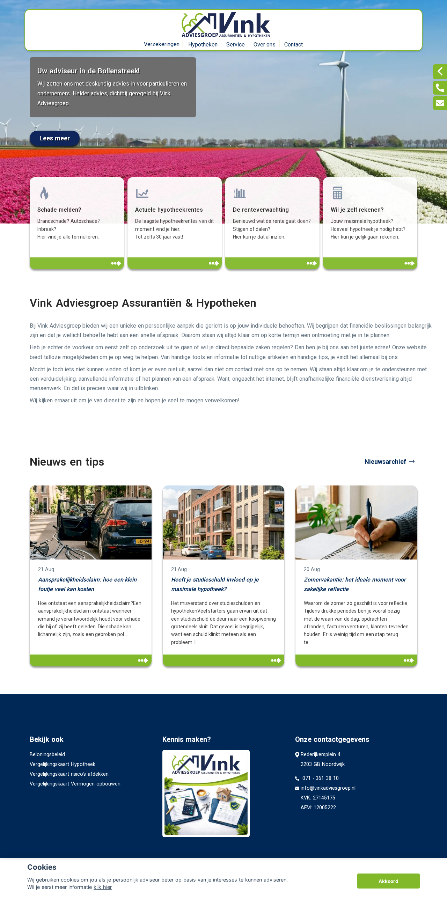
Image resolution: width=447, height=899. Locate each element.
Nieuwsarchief (385, 461)
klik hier (103, 887)
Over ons (265, 44)
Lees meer (54, 138)
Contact (293, 44)
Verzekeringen (161, 44)
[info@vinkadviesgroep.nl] (440, 103)
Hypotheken (203, 44)
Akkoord (388, 881)
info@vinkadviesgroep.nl (328, 788)
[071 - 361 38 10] (440, 88)
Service (235, 44)
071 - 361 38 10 (320, 778)
